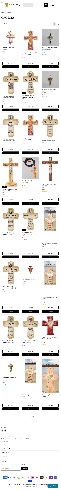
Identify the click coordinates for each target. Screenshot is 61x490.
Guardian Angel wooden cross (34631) (29, 395)
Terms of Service (17, 484)
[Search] (46, 5)
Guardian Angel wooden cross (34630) (49, 395)
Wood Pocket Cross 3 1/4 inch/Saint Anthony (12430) (9, 287)
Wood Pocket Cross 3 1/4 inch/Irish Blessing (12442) (8, 97)
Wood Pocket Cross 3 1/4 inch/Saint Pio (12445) (8, 233)
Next (32, 416)
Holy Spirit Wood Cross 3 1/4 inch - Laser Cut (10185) (30, 139)
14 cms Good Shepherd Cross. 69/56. (9, 378)
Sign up (25, 468)
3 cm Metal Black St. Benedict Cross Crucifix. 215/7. (49, 48)
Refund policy (26, 484)
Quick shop (10, 63)
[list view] (58, 24)
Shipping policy (33, 484)
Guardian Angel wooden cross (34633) (49, 244)
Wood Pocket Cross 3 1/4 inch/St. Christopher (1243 (30, 341)
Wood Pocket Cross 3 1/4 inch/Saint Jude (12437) (8, 341)
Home (2, 12)
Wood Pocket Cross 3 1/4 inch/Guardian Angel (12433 (29, 233)
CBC (23, 56)
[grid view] (54, 24)
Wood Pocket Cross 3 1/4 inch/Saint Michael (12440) (28, 96)
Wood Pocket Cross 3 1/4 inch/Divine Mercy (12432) (48, 139)
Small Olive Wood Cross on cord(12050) (28, 181)
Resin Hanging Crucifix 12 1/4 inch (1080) (49, 185)
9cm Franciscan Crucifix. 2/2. (29, 280)
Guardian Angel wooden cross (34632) (49, 298)
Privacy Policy (42, 484)
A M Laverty (44, 50)
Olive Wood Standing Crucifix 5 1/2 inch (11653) (10, 190)
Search (10, 484)
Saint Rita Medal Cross (8, 47)
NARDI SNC (4, 49)
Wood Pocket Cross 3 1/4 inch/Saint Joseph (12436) (8, 140)
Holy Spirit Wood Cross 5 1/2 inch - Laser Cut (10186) (30, 53)
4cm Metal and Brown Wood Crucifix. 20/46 (49, 90)
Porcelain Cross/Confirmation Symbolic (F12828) (49, 338)
